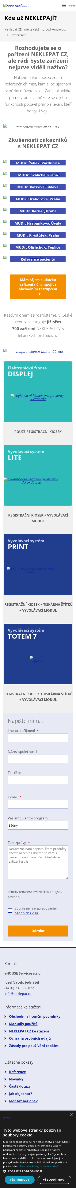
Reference (17, 1071)
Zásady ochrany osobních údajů (39, 1166)
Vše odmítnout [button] (54, 1179)
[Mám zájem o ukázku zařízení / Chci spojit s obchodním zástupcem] (38, 293)
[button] (38, 1171)
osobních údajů (27, 913)
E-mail (14, 797)
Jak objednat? (20, 1093)
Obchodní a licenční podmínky (34, 1016)
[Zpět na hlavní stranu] (16, 5)
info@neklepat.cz (17, 993)
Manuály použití (23, 1024)
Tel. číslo (14, 772)
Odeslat (38, 930)
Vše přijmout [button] (19, 1179)
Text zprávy (19, 842)
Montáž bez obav (23, 1101)
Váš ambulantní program (28, 818)
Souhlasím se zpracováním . (36, 910)
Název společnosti (22, 751)
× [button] (71, 1115)
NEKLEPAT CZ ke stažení (29, 1031)
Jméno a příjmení (23, 730)
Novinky (16, 1079)
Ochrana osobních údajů (30, 1038)
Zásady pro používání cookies (33, 1045)
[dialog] (38, 1149)
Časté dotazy (20, 1086)
